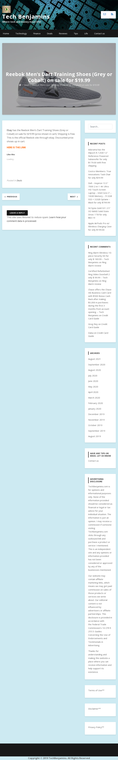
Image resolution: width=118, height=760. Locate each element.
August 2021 (94, 358)
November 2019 (96, 419)
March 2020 (94, 397)
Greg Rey (93, 324)
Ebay (9, 130)
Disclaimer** (94, 708)
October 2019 (95, 425)
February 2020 (95, 403)
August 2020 (94, 370)
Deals (50, 33)
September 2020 (96, 364)
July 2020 (92, 375)
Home (6, 33)
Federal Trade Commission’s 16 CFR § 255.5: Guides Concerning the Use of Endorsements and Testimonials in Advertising (99, 635)
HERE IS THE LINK (16, 147)
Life (86, 33)
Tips (76, 33)
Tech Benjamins (26, 16)
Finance (37, 33)
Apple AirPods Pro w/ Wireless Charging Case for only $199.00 (100, 226)
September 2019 (96, 430)
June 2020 (93, 381)
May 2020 (93, 386)
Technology (21, 33)
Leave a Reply (17, 213)
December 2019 (96, 414)
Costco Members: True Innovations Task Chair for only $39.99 (99, 174)
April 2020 (93, 392)
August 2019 (94, 436)
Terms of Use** (96, 690)
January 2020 (94, 408)
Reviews (63, 33)
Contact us (99, 33)
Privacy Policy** (96, 727)
